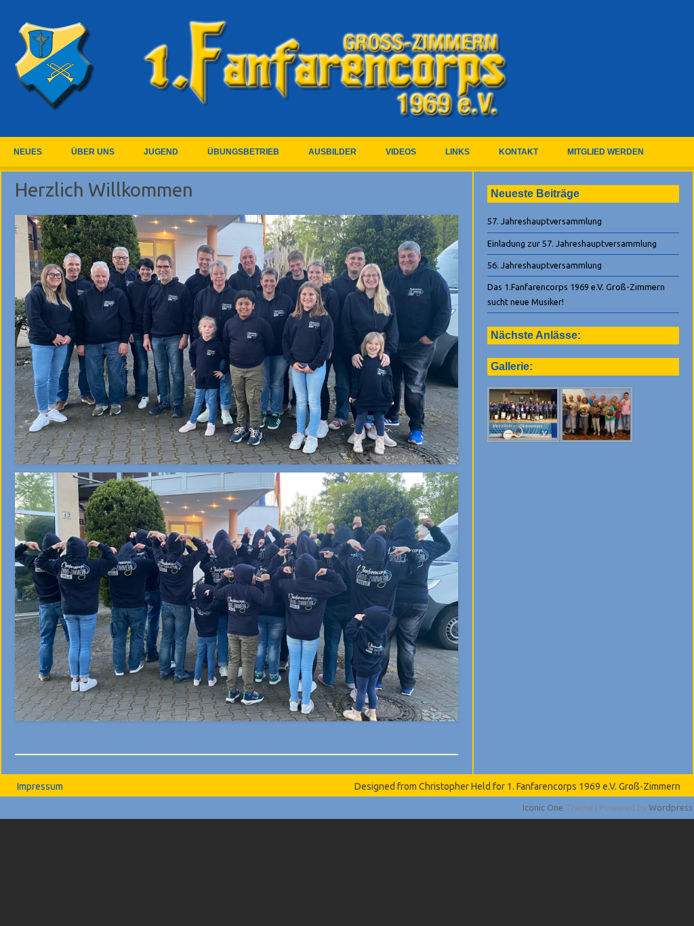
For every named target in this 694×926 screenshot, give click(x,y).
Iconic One (543, 807)
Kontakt (518, 152)
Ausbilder (332, 152)
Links (457, 152)
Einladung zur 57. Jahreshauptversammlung (572, 243)
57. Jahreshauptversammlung (544, 221)
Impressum (40, 786)
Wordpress (671, 807)
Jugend (161, 152)
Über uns (93, 152)
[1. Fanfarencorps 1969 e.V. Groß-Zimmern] (264, 113)
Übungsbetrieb (243, 152)
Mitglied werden (605, 152)
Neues (28, 152)
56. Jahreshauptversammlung (544, 265)
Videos (401, 152)
